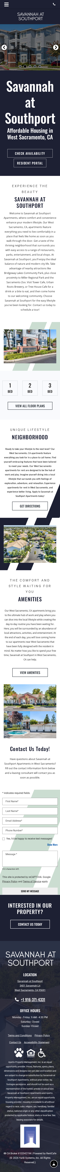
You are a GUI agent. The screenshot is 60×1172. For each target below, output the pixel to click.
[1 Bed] (10, 388)
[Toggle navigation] (6, 4)
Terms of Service (32, 881)
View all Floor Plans (30, 405)
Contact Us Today (30, 924)
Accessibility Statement (36, 1042)
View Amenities (30, 672)
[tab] (20, 66)
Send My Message (30, 891)
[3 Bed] (50, 388)
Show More (52, 844)
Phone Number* (14, 830)
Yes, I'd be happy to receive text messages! (29, 838)
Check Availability (30, 153)
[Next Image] (55, 47)
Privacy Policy (10, 881)
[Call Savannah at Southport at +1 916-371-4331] (54, 4)
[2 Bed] (30, 388)
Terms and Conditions (20, 1035)
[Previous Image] (4, 47)
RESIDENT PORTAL (30, 163)
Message (11, 854)
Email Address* (14, 820)
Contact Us (15, 1042)
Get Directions (30, 506)
